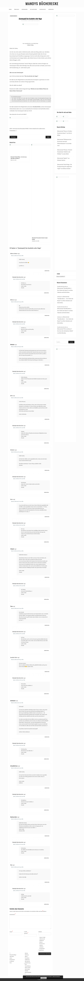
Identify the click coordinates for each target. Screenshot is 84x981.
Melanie (12, 344)
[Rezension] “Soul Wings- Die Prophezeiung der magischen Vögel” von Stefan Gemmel (64, 166)
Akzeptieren (43, 977)
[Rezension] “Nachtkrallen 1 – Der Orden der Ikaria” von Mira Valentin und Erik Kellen (65, 290)
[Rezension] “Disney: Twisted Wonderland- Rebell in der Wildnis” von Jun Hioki (64, 152)
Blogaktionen (33, 9)
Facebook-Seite (36, 106)
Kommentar (13, 914)
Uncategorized (13, 15)
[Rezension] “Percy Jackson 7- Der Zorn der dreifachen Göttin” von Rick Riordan (65, 331)
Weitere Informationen (56, 976)
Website (40, 931)
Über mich (16, 9)
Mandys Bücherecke (42, 3)
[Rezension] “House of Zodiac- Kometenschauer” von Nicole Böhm (64, 133)
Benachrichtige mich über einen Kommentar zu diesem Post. (13, 958)
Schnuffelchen (13, 766)
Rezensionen (24, 9)
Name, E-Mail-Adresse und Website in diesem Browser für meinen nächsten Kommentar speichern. (42, 944)
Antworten (47, 270)
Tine (11, 606)
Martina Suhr (13, 817)
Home (10, 9)
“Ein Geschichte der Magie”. (31, 76)
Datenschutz (42, 9)
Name (11, 931)
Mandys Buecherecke (35, 20)
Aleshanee (12, 700)
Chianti (12, 549)
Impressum (51, 9)
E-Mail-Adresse (26, 932)
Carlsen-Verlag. (30, 45)
